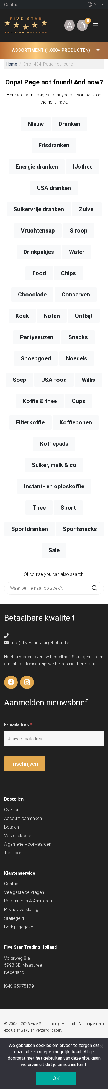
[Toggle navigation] (95, 25)
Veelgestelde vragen (24, 892)
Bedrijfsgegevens (21, 927)
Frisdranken (54, 145)
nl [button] (95, 4)
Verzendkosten (19, 835)
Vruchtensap (38, 230)
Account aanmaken (23, 818)
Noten (52, 316)
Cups (78, 401)
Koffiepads (54, 443)
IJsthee (82, 166)
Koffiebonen (76, 422)
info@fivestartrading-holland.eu (40, 642)
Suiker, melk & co (54, 465)
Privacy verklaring (21, 909)
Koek (22, 316)
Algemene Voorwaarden (27, 844)
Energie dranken (37, 166)
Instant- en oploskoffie (54, 486)
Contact (12, 4)
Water (76, 252)
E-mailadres (18, 724)
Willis (88, 379)
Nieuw (36, 124)
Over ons (13, 809)
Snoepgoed (36, 358)
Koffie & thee (40, 401)
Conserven (75, 294)
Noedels (76, 358)
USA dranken (54, 188)
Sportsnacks (80, 529)
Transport (13, 852)
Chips (68, 273)
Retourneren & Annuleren (28, 901)
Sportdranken (29, 529)
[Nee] (101, 1046)
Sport (68, 507)
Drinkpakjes (39, 252)
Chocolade (32, 294)
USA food (54, 379)
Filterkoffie (30, 422)
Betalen (11, 827)
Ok (56, 1078)
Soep (19, 379)
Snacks (78, 337)
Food (39, 273)
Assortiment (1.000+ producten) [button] (51, 50)
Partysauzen (36, 337)
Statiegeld (14, 918)
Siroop (79, 230)
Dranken (69, 124)
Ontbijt (84, 316)
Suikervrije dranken (39, 209)
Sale (54, 550)
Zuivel (87, 209)
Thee (39, 507)
